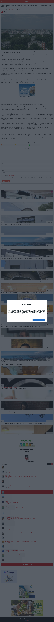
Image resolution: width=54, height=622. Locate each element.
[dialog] (27, 311)
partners (13, 305)
